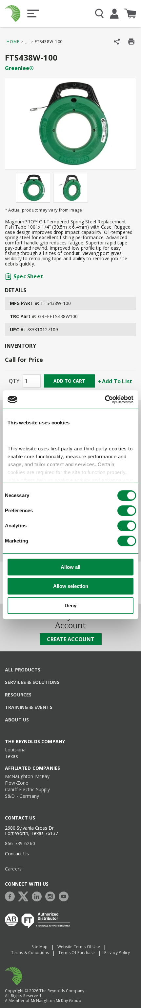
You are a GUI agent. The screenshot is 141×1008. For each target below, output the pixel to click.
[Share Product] (117, 41)
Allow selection (70, 586)
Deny (70, 605)
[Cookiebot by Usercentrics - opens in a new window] (104, 399)
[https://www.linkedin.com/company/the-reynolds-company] (38, 895)
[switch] (126, 510)
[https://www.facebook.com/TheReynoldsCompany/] (11, 895)
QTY (14, 381)
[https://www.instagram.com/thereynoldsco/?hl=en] (51, 895)
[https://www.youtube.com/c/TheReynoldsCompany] (65, 895)
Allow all (70, 567)
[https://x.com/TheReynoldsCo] (24, 895)
